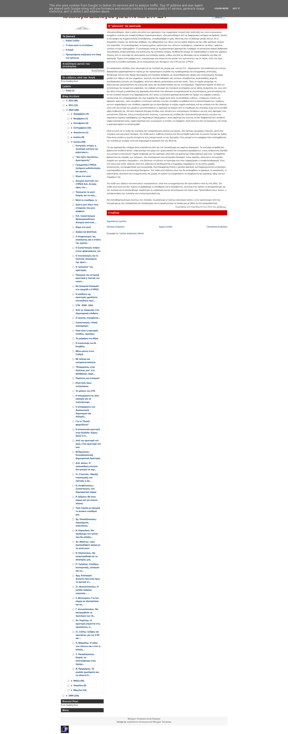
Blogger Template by (144, 719)
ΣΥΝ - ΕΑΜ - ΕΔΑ (84, 305)
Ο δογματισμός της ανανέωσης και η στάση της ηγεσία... (88, 239)
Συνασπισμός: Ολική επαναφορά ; (86, 324)
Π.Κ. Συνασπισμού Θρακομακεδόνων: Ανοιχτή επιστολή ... (86, 219)
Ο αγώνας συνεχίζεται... (88, 318)
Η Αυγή (69, 50)
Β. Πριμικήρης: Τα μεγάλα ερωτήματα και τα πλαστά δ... (87, 672)
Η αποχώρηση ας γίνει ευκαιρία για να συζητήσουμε (87, 398)
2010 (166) (74, 110)
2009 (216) (74, 695)
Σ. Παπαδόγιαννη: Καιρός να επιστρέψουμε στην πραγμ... (86, 659)
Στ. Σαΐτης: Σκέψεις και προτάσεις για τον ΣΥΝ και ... (87, 635)
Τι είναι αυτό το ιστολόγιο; (79, 45)
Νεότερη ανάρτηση (115, 227)
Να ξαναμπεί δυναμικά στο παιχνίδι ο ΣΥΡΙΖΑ (87, 288)
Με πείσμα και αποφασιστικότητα (85, 360)
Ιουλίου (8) (78, 137)
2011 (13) (73, 105)
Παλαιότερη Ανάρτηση (217, 227)
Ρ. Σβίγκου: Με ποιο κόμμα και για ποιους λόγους (87, 500)
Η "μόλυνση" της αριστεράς (124, 26)
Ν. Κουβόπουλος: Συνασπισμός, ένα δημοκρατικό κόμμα (86, 488)
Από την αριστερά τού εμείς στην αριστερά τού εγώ (88, 443)
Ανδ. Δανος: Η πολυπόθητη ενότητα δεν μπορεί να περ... (87, 466)
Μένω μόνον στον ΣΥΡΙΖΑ (85, 353)
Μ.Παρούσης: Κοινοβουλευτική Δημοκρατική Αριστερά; (88, 455)
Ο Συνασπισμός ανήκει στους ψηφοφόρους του (88, 249)
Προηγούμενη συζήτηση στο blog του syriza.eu (83, 56)
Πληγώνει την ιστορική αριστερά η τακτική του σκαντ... (88, 278)
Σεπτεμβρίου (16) (82, 128)
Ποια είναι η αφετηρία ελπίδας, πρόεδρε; (87, 332)
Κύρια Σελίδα (72, 40)
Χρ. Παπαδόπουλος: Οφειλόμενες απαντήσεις (86, 522)
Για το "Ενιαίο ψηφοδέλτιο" (83, 423)
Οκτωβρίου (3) (80, 123)
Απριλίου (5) (79, 685)
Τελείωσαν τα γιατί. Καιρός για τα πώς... (86, 194)
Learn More (221, 8)
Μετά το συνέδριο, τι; (86, 200)
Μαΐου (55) (78, 681)
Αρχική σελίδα (165, 227)
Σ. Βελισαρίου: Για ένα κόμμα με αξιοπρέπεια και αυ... (87, 601)
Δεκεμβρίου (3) (81, 114)
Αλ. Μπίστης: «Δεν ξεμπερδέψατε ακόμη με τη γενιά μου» (88, 545)
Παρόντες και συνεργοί (87, 378)
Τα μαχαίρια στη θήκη (87, 338)
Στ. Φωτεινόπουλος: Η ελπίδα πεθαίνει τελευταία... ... (87, 589)
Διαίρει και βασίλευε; (86, 232)
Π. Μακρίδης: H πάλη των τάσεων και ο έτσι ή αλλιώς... (88, 646)
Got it (236, 8)
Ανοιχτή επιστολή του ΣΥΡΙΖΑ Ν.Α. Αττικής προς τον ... (87, 184)
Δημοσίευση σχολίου (116, 221)
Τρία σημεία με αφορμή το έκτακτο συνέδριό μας (88, 511)
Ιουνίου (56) (79, 142)
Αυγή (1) (70, 90)
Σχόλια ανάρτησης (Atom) (132, 233)
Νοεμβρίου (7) (80, 118)
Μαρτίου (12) (80, 690)
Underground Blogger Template (155, 722)
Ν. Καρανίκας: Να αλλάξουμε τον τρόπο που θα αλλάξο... (87, 533)
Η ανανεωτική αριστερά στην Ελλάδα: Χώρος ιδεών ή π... (88, 432)
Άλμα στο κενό (83, 176)
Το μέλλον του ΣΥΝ (85, 391)
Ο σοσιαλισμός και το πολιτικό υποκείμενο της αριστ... (87, 259)
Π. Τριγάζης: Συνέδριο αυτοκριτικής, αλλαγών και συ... (87, 567)
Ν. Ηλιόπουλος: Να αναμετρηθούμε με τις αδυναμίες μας (87, 556)
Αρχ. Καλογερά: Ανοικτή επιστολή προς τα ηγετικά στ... (88, 578)
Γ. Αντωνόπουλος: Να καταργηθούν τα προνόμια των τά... (87, 612)
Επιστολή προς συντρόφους (84, 384)
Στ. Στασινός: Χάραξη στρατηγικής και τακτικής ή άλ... (87, 477)
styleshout (132, 722)
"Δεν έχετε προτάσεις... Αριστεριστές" (87, 158)
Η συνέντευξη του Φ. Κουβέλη (86, 345)
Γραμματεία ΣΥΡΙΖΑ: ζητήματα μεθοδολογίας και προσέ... (88, 168)
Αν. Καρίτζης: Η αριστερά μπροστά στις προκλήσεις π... (88, 623)
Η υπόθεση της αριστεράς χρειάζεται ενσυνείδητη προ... (86, 297)
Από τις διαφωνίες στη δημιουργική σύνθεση (87, 311)
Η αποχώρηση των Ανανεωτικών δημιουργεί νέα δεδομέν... (85, 412)
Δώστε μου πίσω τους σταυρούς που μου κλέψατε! (87, 207)
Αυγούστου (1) (80, 132)
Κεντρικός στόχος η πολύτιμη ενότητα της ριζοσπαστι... (87, 148)
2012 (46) (73, 100)
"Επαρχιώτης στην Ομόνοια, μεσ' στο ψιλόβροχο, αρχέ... (85, 370)
